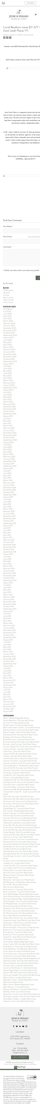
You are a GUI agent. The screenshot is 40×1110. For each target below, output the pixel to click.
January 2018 (8, 514)
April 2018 (7, 507)
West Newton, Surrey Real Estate (16, 987)
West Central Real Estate (13, 982)
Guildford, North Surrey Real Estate (17, 849)
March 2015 (8, 595)
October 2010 (8, 709)
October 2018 (8, 492)
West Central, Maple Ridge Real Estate (18, 984)
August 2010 (8, 711)
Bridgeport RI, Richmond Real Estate (17, 737)
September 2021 (9, 414)
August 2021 (8, 416)
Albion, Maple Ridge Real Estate (16, 718)
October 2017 (8, 521)
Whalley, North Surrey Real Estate (16, 992)
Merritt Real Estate (10, 877)
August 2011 (7, 687)
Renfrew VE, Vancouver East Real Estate (19, 930)
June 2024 (7, 369)
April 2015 (7, 592)
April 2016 (7, 564)
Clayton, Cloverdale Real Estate (16, 778)
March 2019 (7, 480)
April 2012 (7, 676)
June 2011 (7, 692)
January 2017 (8, 542)
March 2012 (7, 678)
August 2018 (8, 497)
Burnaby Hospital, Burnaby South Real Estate (21, 742)
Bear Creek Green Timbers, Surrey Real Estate (21, 728)
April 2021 (7, 423)
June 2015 (7, 587)
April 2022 (7, 399)
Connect (30, 3)
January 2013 (8, 654)
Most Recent (8, 309)
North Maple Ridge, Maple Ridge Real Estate (21, 894)
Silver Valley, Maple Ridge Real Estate (18, 942)
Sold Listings (8, 302)
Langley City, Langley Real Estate (16, 863)
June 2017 (7, 530)
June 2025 (7, 340)
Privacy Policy (8, 1064)
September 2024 (10, 361)
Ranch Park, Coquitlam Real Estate (17, 925)
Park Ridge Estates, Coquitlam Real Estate (19, 904)
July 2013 (7, 642)
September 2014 (9, 609)
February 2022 (9, 404)
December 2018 (9, 488)
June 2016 (7, 559)
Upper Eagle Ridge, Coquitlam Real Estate (20, 970)
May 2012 (7, 673)
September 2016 (9, 552)
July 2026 (7, 311)
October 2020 (9, 437)
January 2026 (9, 326)
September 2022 (10, 388)
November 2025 (9, 330)
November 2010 (9, 706)
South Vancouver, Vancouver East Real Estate (21, 954)
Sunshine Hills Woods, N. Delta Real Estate (20, 968)
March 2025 (8, 347)
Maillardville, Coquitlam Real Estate (17, 870)
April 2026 (7, 319)
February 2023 (9, 383)
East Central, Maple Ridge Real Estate (18, 811)
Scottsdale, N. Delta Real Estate (15, 939)
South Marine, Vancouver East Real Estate (20, 946)
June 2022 (7, 395)
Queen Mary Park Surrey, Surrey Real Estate (20, 918)
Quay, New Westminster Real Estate (17, 916)
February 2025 (9, 349)
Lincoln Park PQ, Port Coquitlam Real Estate (20, 866)
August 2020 (8, 442)
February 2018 (9, 511)
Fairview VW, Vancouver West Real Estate (20, 818)
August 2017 (8, 526)
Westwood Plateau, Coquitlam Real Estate (20, 989)
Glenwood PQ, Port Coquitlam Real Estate (20, 842)
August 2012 (8, 666)
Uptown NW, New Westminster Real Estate (20, 973)
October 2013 (8, 635)
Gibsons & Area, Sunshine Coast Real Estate (20, 839)
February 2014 (9, 626)
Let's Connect (20, 1057)
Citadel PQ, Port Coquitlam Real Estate (18, 775)
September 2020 (10, 440)
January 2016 (8, 571)
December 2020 (9, 433)
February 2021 (9, 428)
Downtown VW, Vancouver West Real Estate (21, 804)
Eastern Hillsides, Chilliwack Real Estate (19, 813)
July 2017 (7, 528)
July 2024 (7, 366)
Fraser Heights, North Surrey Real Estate (19, 832)
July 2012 (7, 668)
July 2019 (7, 471)
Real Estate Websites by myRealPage (24, 1064)
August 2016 (8, 554)
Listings (6, 295)
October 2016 (8, 549)
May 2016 (7, 561)
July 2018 (7, 499)
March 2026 (8, 321)
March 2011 (7, 699)
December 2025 (9, 328)
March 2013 (7, 652)
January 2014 (8, 628)
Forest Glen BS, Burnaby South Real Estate (20, 825)
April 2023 (7, 378)
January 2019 (8, 485)
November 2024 (9, 357)
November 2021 (9, 409)
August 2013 (8, 640)
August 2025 (8, 338)
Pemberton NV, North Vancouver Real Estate (20, 908)
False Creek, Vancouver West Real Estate (19, 820)
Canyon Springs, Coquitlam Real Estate (19, 749)
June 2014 (7, 616)
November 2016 (9, 547)
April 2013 (7, 649)
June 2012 (7, 671)
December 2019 (9, 461)
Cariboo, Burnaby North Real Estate (17, 756)
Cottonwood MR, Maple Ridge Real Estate (20, 789)
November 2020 (10, 435)
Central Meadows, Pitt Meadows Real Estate (21, 766)
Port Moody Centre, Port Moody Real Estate (20, 913)
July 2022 (7, 392)
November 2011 (9, 680)
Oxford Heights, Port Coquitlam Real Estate (20, 901)
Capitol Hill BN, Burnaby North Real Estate (20, 754)
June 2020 (7, 447)
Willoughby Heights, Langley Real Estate (19, 999)
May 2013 (7, 647)
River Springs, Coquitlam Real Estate (17, 932)
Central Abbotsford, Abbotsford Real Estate (20, 758)
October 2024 (8, 359)
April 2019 (7, 478)
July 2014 (7, 614)
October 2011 (8, 683)
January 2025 (9, 352)
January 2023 (9, 385)
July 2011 (6, 690)
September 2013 (9, 637)
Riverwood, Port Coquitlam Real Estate (18, 935)
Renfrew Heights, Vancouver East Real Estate (21, 927)
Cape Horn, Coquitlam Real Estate (17, 751)
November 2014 (9, 604)
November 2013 (9, 633)
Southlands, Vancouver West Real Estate (19, 956)
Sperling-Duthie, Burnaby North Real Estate (20, 961)
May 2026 (7, 316)
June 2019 (7, 473)
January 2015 (8, 599)
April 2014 (7, 621)
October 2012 (8, 661)
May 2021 (7, 421)
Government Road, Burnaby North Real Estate (21, 844)
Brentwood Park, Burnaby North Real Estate (20, 735)
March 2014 (7, 623)
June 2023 (7, 373)
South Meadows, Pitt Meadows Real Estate (20, 949)
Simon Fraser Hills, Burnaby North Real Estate (21, 944)
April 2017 (7, 535)
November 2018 (9, 490)
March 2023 (8, 380)
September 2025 (10, 335)
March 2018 (7, 509)
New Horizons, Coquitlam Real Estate (18, 889)
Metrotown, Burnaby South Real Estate (18, 880)
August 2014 (8, 611)
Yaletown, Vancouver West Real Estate (18, 1001)
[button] (14, 1026)
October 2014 (8, 606)
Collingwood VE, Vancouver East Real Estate (21, 782)
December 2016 (9, 545)
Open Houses (8, 300)
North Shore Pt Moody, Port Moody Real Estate (21, 896)
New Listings (8, 297)
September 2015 (9, 580)
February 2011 (8, 702)
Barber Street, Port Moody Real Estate (18, 725)
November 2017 (9, 518)
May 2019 (7, 476)
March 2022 (8, 402)
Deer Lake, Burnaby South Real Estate (18, 796)
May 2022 (7, 397)
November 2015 (9, 576)
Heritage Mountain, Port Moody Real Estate (20, 851)
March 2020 (8, 454)
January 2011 (8, 704)
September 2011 (9, 685)
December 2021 (9, 407)
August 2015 (8, 583)
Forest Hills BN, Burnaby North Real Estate (19, 830)
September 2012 (9, 664)
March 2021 (7, 426)
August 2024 (8, 364)
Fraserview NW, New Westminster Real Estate (21, 835)
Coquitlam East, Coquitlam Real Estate (18, 785)
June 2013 (7, 645)
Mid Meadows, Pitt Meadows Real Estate (19, 882)
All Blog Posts (8, 290)
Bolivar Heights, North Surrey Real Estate (19, 732)
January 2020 (9, 459)
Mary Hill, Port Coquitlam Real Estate (18, 873)
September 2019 (9, 466)
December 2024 (9, 354)
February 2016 (9, 568)
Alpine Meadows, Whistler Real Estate (18, 720)
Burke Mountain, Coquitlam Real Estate (19, 739)
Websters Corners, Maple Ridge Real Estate (20, 980)
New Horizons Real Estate (13, 887)
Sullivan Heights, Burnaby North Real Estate (20, 963)
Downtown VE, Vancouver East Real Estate (20, 801)
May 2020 (7, 449)
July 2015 (7, 585)
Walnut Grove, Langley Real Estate (17, 977)
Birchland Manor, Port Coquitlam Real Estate (21, 730)
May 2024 (7, 371)
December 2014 (9, 602)
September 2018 (9, 495)
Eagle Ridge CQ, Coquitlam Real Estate (19, 808)
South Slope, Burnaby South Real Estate (19, 951)
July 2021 (7, 419)
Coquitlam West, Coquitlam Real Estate (19, 787)
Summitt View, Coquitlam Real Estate (18, 966)
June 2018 (7, 502)
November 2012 (9, 659)
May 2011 (6, 694)
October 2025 (9, 333)
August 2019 (8, 468)
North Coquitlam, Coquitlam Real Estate (19, 892)
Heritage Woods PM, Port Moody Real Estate (21, 854)
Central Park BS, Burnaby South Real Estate (20, 768)
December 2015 (9, 573)
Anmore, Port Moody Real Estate (16, 723)
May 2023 (7, 376)
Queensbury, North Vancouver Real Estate (20, 923)
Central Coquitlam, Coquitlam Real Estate (20, 761)
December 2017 (9, 516)
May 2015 (7, 590)
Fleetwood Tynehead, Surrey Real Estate (19, 823)
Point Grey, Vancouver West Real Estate (19, 911)
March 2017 (7, 537)
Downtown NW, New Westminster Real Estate (21, 799)
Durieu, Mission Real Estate (14, 806)
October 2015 (8, 578)
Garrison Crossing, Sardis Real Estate (18, 837)
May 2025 (7, 342)
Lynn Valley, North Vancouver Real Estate (19, 868)
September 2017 (9, 523)
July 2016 (7, 557)
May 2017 (7, 533)
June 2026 (7, 314)
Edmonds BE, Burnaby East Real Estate (18, 816)
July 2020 (7, 445)
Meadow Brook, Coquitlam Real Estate (18, 875)
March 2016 (7, 566)
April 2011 (7, 697)
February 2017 (9, 540)
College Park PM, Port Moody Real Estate (19, 780)
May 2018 (7, 504)
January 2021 (8, 430)
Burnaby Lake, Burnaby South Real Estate (19, 744)
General (6, 293)
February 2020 (9, 457)
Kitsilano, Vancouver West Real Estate (18, 861)
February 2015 (9, 597)
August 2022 (8, 390)
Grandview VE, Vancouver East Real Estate (20, 847)
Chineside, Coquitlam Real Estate (16, 773)
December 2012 (9, 656)
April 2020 (7, 452)
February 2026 (9, 323)
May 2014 (7, 618)
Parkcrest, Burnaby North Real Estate (17, 906)
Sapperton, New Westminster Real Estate (19, 937)
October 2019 (8, 464)
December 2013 (9, 630)
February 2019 (9, 483)
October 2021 (8, 411)
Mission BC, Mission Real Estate (15, 885)
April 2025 (7, 345)
